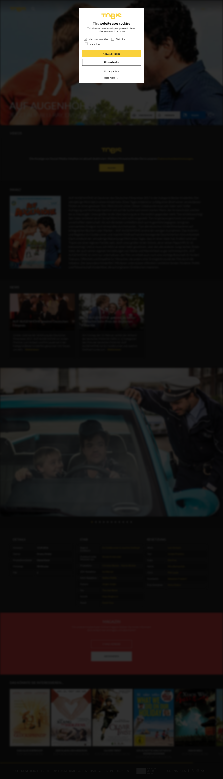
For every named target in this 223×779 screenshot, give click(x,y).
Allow (111, 53)
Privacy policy (111, 71)
